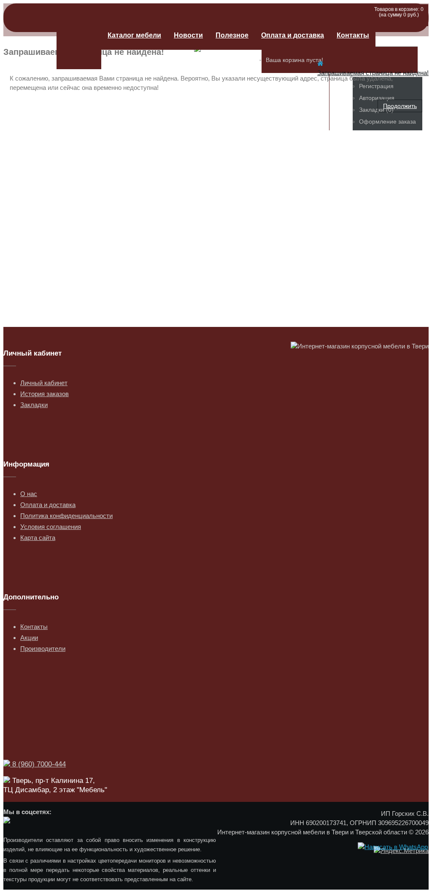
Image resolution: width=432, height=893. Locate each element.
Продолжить (400, 106)
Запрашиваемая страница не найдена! (373, 72)
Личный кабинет (44, 382)
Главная (79, 45)
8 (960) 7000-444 (38, 764)
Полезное (232, 35)
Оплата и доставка (292, 35)
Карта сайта (37, 537)
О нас (28, 493)
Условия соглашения (50, 526)
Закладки (34, 404)
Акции (29, 637)
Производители (42, 648)
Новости (188, 35)
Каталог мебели (134, 35)
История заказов (44, 393)
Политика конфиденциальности (66, 515)
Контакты (353, 35)
